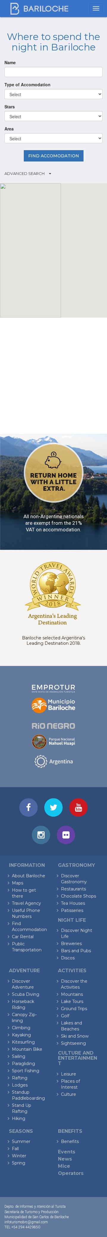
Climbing (21, 1027)
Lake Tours (72, 1001)
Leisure (68, 1074)
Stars (9, 107)
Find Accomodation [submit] (53, 156)
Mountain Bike (27, 1049)
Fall (15, 1148)
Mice (64, 1166)
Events (66, 1152)
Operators (71, 1173)
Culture (68, 1094)
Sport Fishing (25, 1070)
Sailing (18, 1056)
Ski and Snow (75, 1036)
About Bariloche (28, 875)
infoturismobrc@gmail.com (26, 1222)
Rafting (19, 1078)
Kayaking (21, 1035)
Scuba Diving (25, 994)
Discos (68, 958)
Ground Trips (74, 1008)
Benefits (70, 1141)
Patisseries (72, 910)
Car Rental (23, 936)
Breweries (71, 943)
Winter (19, 1155)
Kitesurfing (23, 1042)
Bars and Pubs (76, 950)
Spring (18, 1163)
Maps (17, 883)
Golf (65, 1015)
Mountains (72, 994)
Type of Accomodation (27, 84)
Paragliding (23, 1063)
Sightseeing (73, 1043)
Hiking (18, 1118)
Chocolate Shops (78, 896)
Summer (21, 1141)
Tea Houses (73, 903)
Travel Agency (26, 903)
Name (10, 62)
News (65, 1159)
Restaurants (73, 889)
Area (9, 129)
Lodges (20, 1085)
